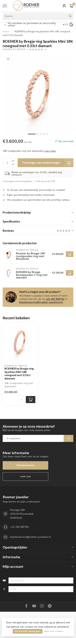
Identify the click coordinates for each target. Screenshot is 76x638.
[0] (71, 5)
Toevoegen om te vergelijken (17, 181)
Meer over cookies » (54, 631)
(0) (45, 49)
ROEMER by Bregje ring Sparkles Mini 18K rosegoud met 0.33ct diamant (19, 373)
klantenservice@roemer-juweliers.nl (41, 302)
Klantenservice (25, 465)
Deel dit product (44, 181)
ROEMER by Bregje (14, 49)
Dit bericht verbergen (27, 631)
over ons (25, 476)
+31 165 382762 (55, 299)
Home (6, 31)
